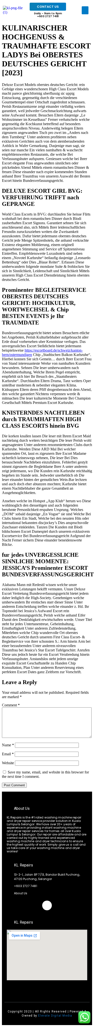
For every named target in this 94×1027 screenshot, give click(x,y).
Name (8, 745)
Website (8, 763)
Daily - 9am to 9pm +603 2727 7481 (48, 14)
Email (8, 754)
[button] (85, 10)
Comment (11, 705)
